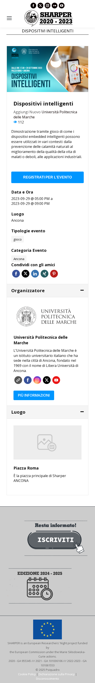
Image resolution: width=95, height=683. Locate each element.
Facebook (16, 274)
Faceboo (28, 380)
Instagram (37, 380)
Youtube (56, 380)
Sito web (18, 380)
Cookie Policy (27, 674)
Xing (44, 274)
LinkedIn (35, 274)
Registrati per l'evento (47, 177)
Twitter (25, 274)
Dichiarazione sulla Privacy (57, 674)
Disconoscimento (47, 679)
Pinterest (54, 274)
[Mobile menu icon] (9, 18)
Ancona (17, 220)
